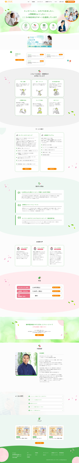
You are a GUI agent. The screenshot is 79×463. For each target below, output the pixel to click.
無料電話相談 (61, 452)
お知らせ (44, 454)
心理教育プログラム (48, 1)
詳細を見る (27, 168)
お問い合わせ (61, 1)
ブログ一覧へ (39, 443)
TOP (28, 1)
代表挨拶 (33, 1)
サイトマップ (61, 454)
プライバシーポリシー (55, 454)
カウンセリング (40, 1)
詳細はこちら (39, 335)
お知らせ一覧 (20, 59)
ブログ (56, 1)
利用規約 (28, 457)
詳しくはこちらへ (56, 287)
